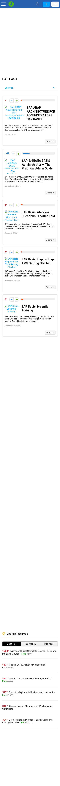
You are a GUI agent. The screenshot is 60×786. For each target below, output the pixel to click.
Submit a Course (46, 4)
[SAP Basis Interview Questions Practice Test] (11, 211)
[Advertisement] (30, 41)
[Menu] (3, 4)
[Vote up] (17, 101)
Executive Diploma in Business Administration (32, 692)
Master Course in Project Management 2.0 (30, 678)
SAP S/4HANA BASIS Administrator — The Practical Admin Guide (37, 164)
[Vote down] (11, 101)
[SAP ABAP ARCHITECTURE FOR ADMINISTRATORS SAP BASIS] (14, 107)
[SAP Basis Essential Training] (11, 306)
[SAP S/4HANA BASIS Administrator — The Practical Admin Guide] (12, 160)
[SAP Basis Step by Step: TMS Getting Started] (11, 258)
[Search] (37, 4)
